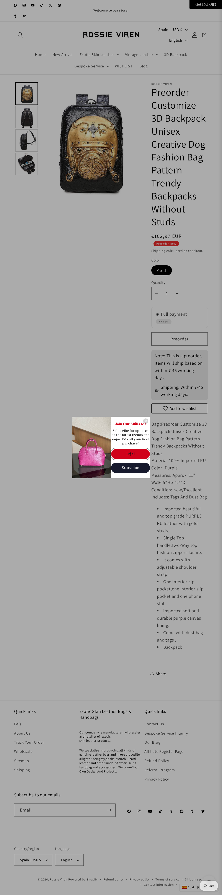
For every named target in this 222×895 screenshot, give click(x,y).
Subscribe (130, 468)
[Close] (145, 421)
